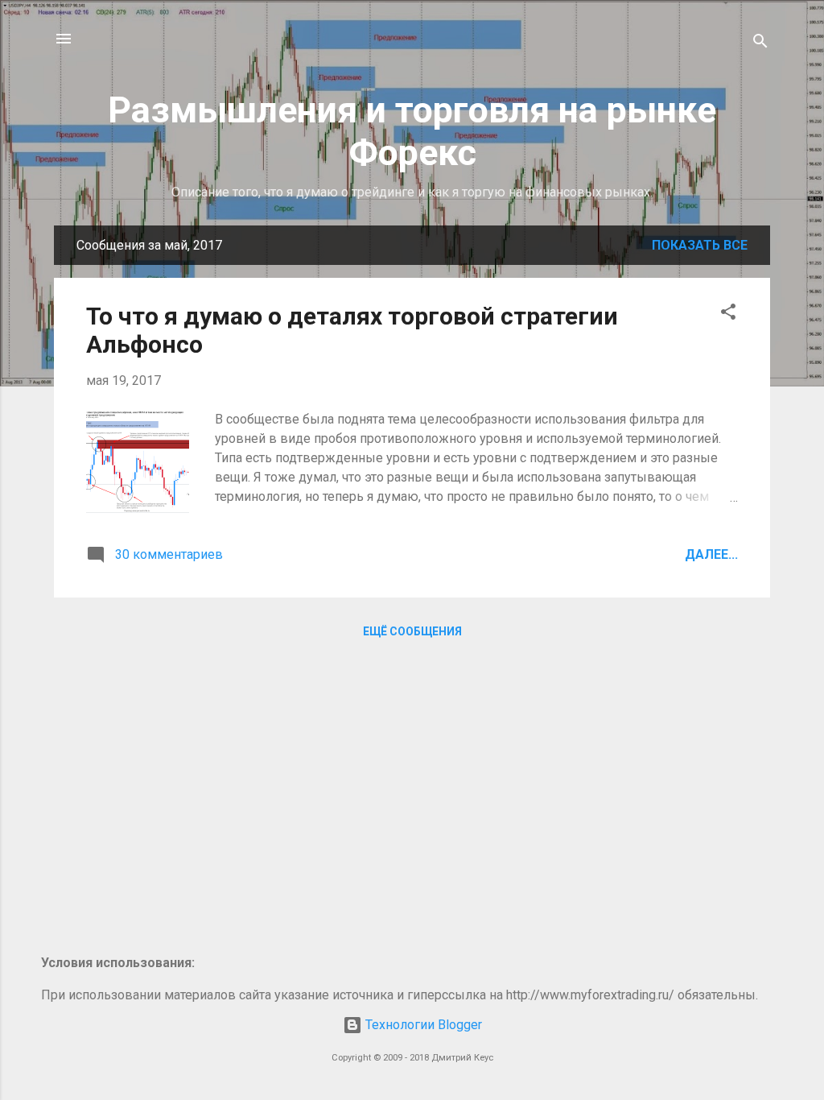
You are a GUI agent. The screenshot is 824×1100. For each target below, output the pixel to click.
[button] (728, 314)
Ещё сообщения (412, 631)
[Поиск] (760, 43)
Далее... (711, 554)
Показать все (700, 245)
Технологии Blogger (422, 1024)
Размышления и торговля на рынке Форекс (412, 131)
